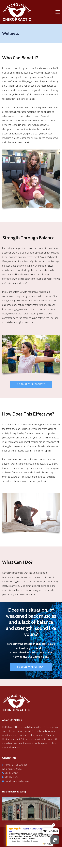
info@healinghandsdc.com (17, 781)
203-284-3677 (11, 777)
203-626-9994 (11, 773)
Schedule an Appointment (31, 384)
